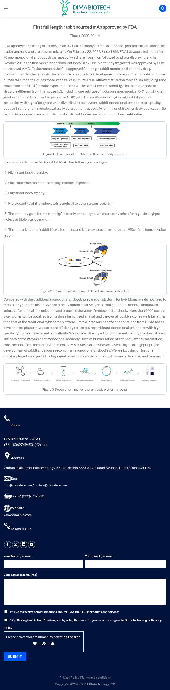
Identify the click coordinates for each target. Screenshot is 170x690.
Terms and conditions (96, 677)
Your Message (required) (20, 575)
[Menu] (6, 8)
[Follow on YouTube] (31, 544)
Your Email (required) (99, 556)
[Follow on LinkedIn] (23, 544)
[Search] (162, 8)
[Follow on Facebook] (7, 544)
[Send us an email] (15, 544)
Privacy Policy (69, 677)
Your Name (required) (18, 556)
